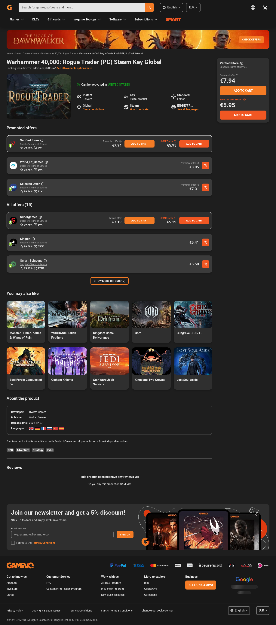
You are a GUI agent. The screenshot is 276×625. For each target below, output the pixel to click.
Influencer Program (112, 588)
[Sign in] (252, 7)
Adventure (23, 450)
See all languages (188, 109)
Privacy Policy (15, 610)
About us (12, 582)
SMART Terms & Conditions (117, 610)
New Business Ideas (112, 594)
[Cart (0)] (264, 7)
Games (26, 53)
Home (10, 53)
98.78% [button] (28, 169)
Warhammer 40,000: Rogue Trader (58, 53)
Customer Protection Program (63, 588)
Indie (50, 450)
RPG (10, 450)
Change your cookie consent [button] (158, 610)
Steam (35, 53)
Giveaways (150, 588)
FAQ (48, 582)
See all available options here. (75, 68)
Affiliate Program (111, 582)
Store (17, 53)
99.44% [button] (28, 191)
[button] (13, 144)
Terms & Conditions (43, 542)
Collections (150, 594)
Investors (12, 588)
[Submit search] (149, 7)
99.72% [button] (28, 268)
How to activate (139, 109)
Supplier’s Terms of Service (33, 144)
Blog (146, 582)
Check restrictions (93, 109)
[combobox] (82, 7)
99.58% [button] (28, 246)
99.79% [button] (28, 147)
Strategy (38, 450)
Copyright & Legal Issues (46, 610)
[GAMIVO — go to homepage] (10, 8)
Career (10, 594)
